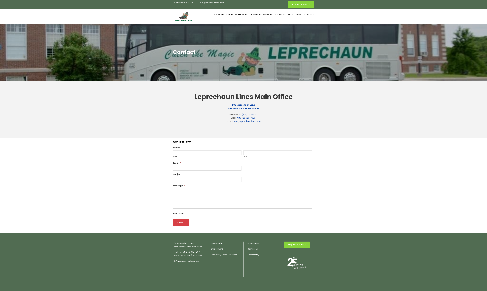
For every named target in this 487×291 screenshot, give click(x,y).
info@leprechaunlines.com (212, 2)
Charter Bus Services (261, 14)
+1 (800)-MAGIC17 (248, 114)
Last (245, 156)
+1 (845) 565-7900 (246, 117)
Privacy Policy (217, 243)
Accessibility (253, 254)
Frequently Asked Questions (224, 254)
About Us (219, 14)
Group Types (295, 14)
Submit (181, 222)
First (175, 156)
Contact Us (252, 249)
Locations (280, 14)
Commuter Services (237, 14)
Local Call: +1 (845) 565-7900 (188, 255)
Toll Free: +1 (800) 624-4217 (187, 252)
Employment (217, 249)
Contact (309, 14)
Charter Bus (253, 243)
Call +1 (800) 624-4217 (184, 2)
